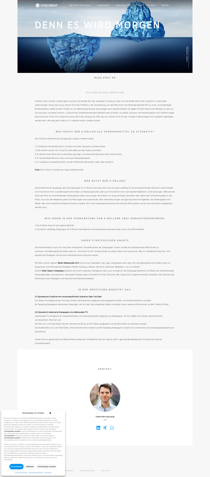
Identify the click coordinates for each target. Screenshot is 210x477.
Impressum (48, 472)
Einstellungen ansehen (47, 467)
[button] (50, 413)
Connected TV (103, 5)
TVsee (139, 5)
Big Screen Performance (80, 5)
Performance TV (123, 5)
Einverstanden (16, 467)
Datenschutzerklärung (35, 472)
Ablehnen (30, 467)
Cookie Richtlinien (21, 472)
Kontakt (165, 5)
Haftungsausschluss (87, 471)
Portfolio (152, 5)
